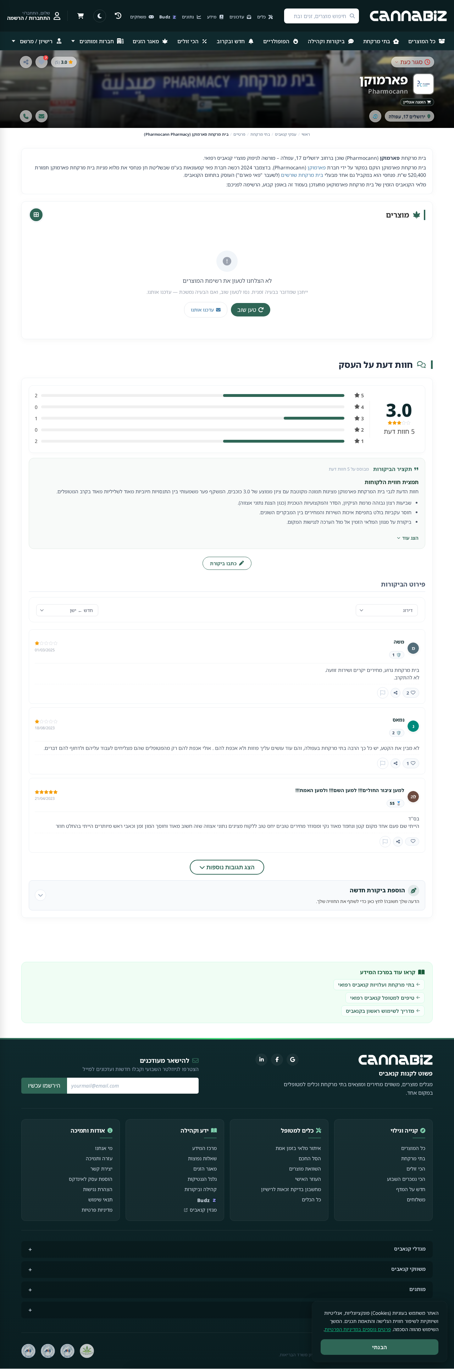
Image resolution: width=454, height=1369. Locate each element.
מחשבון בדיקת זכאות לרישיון (291, 1189)
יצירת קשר (101, 1168)
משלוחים (416, 1199)
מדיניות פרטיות (97, 1209)
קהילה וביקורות (200, 1189)
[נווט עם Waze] (375, 116)
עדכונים (237, 17)
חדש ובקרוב (231, 41)
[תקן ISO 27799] (28, 1351)
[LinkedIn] (261, 1060)
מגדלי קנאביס (410, 1248)
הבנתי (379, 1347)
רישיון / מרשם (36, 41)
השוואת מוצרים (305, 1168)
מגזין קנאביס (203, 1209)
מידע (212, 17)
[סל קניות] (80, 16)
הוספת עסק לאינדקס (90, 1179)
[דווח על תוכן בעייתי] (382, 692)
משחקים (138, 17)
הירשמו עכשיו (44, 1085)
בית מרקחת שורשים (302, 175)
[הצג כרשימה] (36, 214)
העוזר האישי (308, 1179)
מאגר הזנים (146, 41)
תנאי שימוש (100, 1199)
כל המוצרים (422, 41)
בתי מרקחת (377, 41)
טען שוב (246, 310)
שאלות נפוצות (202, 1158)
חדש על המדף (410, 1189)
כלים (262, 17)
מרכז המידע (204, 1148)
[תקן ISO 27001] (48, 1351)
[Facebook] (277, 1060)
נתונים (188, 17)
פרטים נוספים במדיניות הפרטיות (358, 1329)
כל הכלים (311, 1199)
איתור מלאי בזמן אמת (298, 1148)
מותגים (417, 1289)
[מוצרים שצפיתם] (118, 16)
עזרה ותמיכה (99, 1158)
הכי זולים (188, 41)
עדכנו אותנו (202, 310)
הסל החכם (310, 1158)
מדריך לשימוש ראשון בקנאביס (380, 1011)
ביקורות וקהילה (327, 41)
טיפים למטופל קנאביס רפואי (382, 997)
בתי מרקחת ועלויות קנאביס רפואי (376, 984)
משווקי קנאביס (408, 1269)
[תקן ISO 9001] (67, 1351)
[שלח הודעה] (41, 116)
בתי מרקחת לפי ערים (401, 1309)
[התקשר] (26, 116)
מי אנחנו (103, 1148)
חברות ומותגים (96, 41)
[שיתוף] (26, 62)
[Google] (293, 1060)
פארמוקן (317, 167)
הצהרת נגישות (97, 1189)
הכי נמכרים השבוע (406, 1179)
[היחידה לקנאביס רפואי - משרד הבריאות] (87, 1351)
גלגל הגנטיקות (202, 1179)
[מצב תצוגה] (99, 16)
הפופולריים (277, 41)
